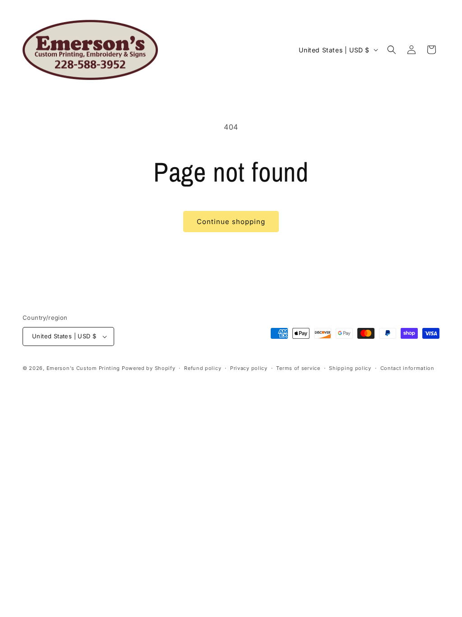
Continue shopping (231, 221)
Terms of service (298, 368)
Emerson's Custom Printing (83, 368)
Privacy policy (249, 368)
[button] (392, 50)
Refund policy (202, 368)
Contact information (407, 368)
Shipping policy (350, 368)
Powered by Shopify (149, 368)
